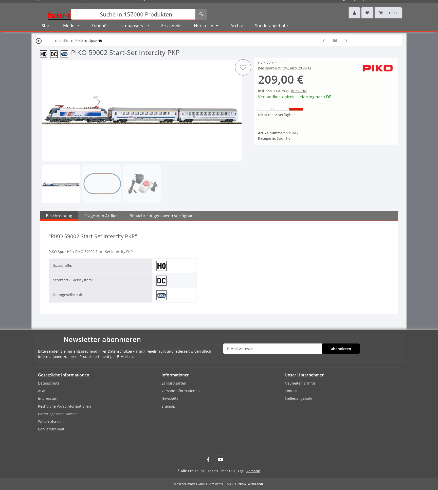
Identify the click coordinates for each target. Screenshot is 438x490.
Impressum (47, 398)
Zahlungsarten (173, 383)
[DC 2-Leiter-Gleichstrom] (55, 53)
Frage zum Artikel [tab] (100, 216)
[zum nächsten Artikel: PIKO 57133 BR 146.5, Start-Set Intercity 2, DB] (346, 40)
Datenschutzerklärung (126, 351)
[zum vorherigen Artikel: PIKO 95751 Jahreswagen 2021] (324, 40)
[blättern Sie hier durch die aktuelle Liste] (335, 40)
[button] (354, 13)
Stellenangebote (298, 398)
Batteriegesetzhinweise (58, 413)
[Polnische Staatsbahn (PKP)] (66, 53)
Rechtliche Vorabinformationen (64, 406)
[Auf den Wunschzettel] (243, 67)
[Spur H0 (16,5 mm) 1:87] (45, 53)
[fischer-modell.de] (65, 14)
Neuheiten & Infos (300, 383)
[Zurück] (39, 41)
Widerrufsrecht (51, 421)
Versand (299, 91)
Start (46, 25)
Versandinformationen (180, 390)
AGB (41, 390)
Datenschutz (48, 383)
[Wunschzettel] (367, 13)
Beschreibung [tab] (59, 216)
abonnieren (341, 348)
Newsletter (170, 398)
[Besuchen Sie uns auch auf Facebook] (208, 459)
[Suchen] (201, 14)
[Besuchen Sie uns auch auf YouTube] (220, 459)
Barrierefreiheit (51, 429)
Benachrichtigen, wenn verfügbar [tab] (161, 216)
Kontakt (291, 390)
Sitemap (168, 406)
